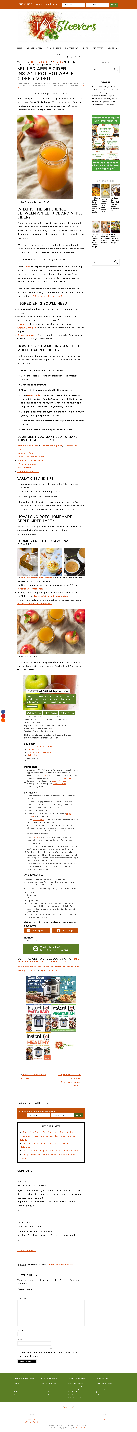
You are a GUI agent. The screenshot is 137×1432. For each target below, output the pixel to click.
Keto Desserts (73, 1395)
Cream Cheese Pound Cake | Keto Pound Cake (104, 205)
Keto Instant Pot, (45, 966)
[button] (28, 706)
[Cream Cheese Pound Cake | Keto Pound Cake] (105, 197)
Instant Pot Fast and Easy (67, 966)
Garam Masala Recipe (75, 1386)
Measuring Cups (25, 453)
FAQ (105, 1419)
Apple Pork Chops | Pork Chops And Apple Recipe (48, 1132)
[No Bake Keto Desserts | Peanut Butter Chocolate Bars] (115, 195)
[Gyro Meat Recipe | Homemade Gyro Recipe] (105, 232)
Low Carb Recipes (102, 1386)
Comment (23, 1298)
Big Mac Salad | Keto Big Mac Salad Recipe (115, 238)
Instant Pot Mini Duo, (28, 445)
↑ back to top (68, 1407)
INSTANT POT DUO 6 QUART (40, 747)
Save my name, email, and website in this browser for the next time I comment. (49, 1354)
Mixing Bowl (32, 755)
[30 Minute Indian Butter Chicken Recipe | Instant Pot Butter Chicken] (96, 195)
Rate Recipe (68, 713)
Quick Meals (100, 1392)
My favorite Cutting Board (30, 456)
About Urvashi (18, 1386)
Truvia (27, 266)
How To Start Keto (47, 1386)
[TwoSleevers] (68, 42)
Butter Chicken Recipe (75, 1383)
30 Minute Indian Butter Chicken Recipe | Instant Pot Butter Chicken (96, 205)
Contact (105, 1418)
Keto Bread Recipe (74, 1392)
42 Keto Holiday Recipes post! (46, 296)
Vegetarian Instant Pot (51, 970)
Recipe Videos (18, 1392)
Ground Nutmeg (59, 781)
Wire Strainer (24, 467)
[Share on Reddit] (3, 720)
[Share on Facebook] (3, 712)
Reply (19, 1210)
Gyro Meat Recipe (74, 1389)
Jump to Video (58, 93)
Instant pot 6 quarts (52, 445)
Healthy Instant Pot (27, 970)
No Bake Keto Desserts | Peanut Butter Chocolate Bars (115, 204)
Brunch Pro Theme (80, 1427)
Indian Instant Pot (26, 966)
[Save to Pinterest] (3, 716)
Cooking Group (39, 930)
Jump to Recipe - (43, 93)
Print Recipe (35, 713)
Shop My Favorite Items (21, 1395)
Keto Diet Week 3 (47, 1395)
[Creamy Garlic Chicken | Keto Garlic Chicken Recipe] (96, 232)
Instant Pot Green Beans (76, 1398)
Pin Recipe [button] (52, 713)
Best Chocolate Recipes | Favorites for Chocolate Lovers (51, 1150)
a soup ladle (33, 395)
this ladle (36, 837)
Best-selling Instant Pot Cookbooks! (49, 960)
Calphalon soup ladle (28, 471)
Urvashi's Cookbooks (21, 1389)
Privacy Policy (18, 1398)
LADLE (30, 761)
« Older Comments (26, 1250)
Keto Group (66, 930)
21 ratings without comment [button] (62, 1264)
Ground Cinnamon (63, 778)
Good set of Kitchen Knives (30, 460)
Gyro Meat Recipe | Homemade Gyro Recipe (105, 238)
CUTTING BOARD (35, 749)
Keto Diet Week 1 (47, 1389)
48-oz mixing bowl (26, 464)
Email (21, 1339)
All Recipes (99, 1395)
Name (21, 1330)
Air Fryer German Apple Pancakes (34, 603)
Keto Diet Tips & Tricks (48, 1383)
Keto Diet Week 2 (47, 1392)
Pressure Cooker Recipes (104, 1383)
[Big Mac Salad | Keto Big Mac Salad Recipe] (115, 232)
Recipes (16, 1383)
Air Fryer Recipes (101, 1389)
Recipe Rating (24, 1289)
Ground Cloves (59, 784)
